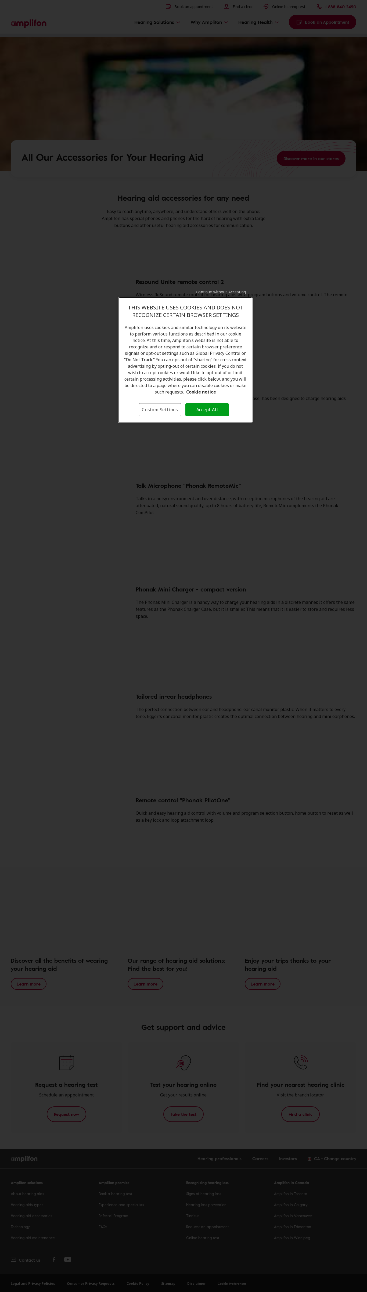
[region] (185, 360)
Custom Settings (160, 410)
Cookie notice (201, 392)
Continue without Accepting (221, 291)
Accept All (207, 410)
